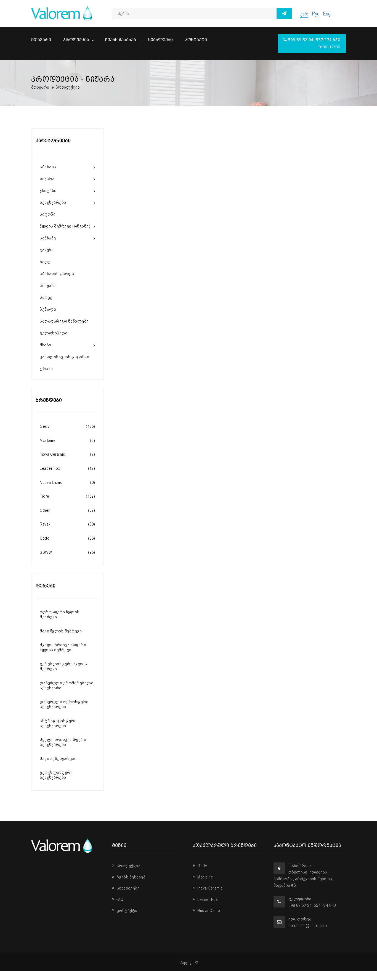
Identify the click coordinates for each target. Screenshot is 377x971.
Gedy (202, 865)
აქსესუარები (53, 202)
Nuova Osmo (208, 910)
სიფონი (47, 214)
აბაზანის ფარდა (57, 273)
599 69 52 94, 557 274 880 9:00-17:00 (314, 43)
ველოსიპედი (53, 333)
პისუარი (48, 285)
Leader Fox (207, 899)
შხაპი (45, 344)
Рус (315, 14)
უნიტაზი (48, 190)
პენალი (48, 309)
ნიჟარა (47, 178)
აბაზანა (48, 166)
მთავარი (41, 40)
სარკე (46, 297)
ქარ (304, 14)
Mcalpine (205, 877)
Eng (327, 14)
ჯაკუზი (47, 249)
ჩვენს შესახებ (120, 40)
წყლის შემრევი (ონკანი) (65, 226)
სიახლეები (160, 40)
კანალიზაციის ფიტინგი (64, 356)
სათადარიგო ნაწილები (64, 321)
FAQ (120, 899)
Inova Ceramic (210, 888)
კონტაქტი (196, 40)
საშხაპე (48, 238)
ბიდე (45, 261)
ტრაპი (46, 368)
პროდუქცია (76, 40)
